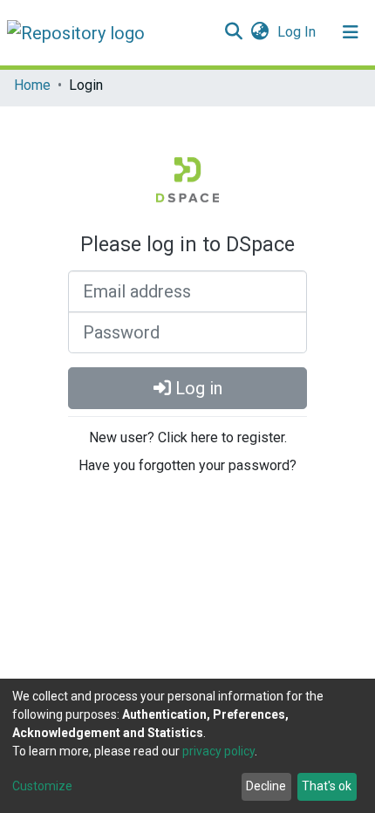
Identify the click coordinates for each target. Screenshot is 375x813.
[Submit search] (233, 32)
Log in (196, 388)
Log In (298, 32)
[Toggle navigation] (350, 32)
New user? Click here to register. (188, 437)
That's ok (326, 786)
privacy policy (218, 751)
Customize (42, 786)
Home (32, 85)
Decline (266, 786)
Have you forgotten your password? (187, 465)
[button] (259, 32)
